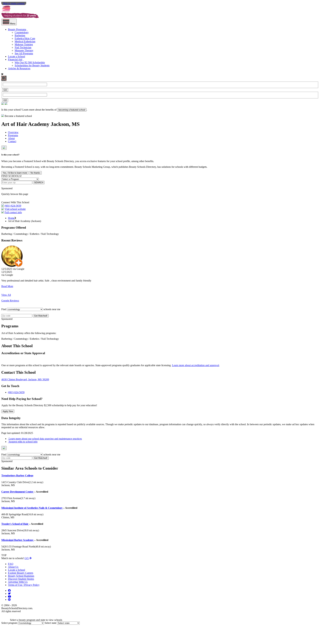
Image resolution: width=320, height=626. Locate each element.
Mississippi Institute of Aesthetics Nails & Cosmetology (32, 507)
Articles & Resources (19, 68)
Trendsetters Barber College (17, 475)
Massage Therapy (24, 50)
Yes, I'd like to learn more (15, 173)
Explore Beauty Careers (20, 572)
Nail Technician (23, 47)
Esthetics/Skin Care (25, 38)
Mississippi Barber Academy (17, 540)
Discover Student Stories (21, 578)
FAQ (10, 563)
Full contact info (13, 212)
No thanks (35, 173)
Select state (50, 622)
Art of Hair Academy (26, 124)
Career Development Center (17, 491)
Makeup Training (24, 44)
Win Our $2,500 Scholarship (30, 62)
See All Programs (24, 53)
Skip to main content (13, 3)
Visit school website (15, 209)
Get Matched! (40, 316)
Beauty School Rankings (21, 575)
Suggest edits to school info (23, 441)
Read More (7, 286)
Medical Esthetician (25, 41)
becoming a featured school (71, 110)
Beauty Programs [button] (17, 29)
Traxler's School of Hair (15, 523)
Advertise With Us (18, 581)
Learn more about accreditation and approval (195, 365)
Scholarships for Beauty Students (32, 65)
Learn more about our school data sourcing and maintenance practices (45, 438)
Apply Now (8, 411)
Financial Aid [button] (15, 59)
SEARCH (38, 182)
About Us (13, 566)
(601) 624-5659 (13, 205)
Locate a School (16, 56)
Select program (9, 622)
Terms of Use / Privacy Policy (24, 584)
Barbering (20, 35)
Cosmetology (22, 32)
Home (11, 218)
